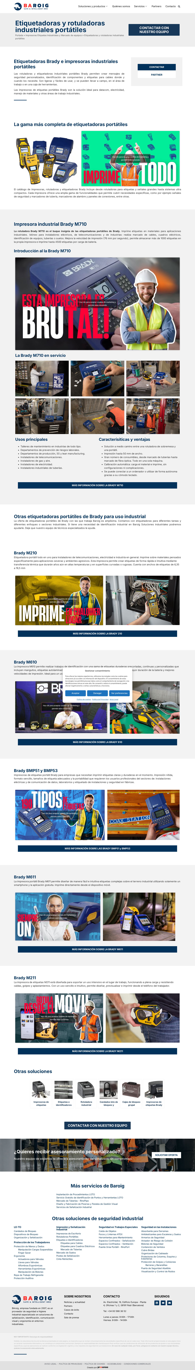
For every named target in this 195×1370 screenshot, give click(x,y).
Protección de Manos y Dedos (29, 1246)
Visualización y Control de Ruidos (158, 1271)
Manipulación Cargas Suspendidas (35, 1249)
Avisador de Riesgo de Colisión (157, 1240)
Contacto (170, 6)
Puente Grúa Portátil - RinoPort (114, 1247)
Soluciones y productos (91, 6)
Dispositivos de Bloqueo (26, 1234)
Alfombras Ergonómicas (30, 1265)
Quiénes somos (121, 6)
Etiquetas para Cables (72, 1243)
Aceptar (75, 693)
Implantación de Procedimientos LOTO (75, 1194)
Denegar (97, 693)
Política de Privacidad (100, 699)
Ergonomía (19, 1256)
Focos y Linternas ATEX (110, 1234)
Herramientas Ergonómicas (31, 1268)
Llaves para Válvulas (28, 1262)
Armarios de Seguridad (152, 1237)
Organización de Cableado (154, 1253)
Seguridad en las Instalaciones (158, 1227)
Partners (156, 6)
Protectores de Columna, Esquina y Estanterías (159, 1257)
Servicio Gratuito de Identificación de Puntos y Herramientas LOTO (89, 1197)
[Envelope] (169, 1302)
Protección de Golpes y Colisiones (158, 1262)
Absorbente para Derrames (154, 1231)
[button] (179, 6)
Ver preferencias (119, 693)
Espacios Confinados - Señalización (117, 1240)
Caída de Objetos (107, 1231)
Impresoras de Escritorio (68, 1233)
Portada (19, 35)
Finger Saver (24, 1252)
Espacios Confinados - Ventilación (116, 1244)
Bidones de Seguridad (152, 1244)
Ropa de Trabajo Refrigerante (28, 1275)
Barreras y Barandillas (156, 1265)
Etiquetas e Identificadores (69, 1240)
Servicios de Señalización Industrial (74, 1207)
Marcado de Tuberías (71, 1249)
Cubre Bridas (147, 1250)
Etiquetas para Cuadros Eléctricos (78, 1246)
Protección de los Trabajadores (32, 1242)
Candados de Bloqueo (25, 1231)
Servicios (139, 6)
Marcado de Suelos (66, 1252)
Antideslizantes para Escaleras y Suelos (161, 1234)
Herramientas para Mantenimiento (116, 1237)
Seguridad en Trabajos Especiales (118, 1227)
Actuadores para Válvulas (31, 1259)
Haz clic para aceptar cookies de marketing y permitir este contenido (130, 158)
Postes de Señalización (67, 1255)
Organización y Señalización (28, 1237)
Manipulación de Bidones (30, 1272)
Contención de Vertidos (153, 1247)
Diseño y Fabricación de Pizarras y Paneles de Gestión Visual (87, 1204)
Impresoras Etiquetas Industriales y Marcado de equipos (54, 35)
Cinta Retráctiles (64, 1259)
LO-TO (17, 1227)
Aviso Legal (114, 699)
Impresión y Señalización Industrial (70, 1228)
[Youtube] (163, 1302)
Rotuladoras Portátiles (67, 1236)
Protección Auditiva (23, 1278)
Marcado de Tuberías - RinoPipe (72, 1200)
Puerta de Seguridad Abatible (156, 1268)
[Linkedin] (156, 1302)
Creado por (92, 1367)
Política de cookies (84, 699)
